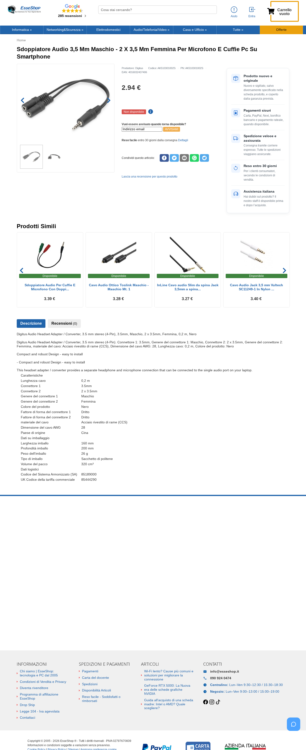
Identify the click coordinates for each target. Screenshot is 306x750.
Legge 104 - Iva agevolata (40, 711)
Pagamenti (90, 671)
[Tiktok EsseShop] (218, 702)
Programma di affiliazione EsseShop (39, 696)
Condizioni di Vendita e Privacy (43, 682)
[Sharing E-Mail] (184, 158)
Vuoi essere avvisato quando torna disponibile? (154, 124)
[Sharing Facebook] (164, 158)
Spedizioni (90, 684)
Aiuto (234, 16)
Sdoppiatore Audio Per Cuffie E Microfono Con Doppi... (50, 287)
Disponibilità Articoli (96, 690)
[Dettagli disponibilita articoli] (150, 111)
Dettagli (183, 140)
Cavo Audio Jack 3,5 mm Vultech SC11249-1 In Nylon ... (256, 287)
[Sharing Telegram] (204, 158)
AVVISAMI (171, 129)
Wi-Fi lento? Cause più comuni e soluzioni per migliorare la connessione (168, 675)
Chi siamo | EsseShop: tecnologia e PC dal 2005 (39, 673)
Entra (251, 16)
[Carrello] (270, 11)
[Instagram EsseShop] (211, 702)
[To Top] (295, 739)
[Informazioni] (234, 9)
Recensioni (64, 323)
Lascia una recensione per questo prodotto (149, 176)
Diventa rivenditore (34, 688)
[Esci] (252, 9)
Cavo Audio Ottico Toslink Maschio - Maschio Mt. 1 (119, 287)
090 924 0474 (220, 678)
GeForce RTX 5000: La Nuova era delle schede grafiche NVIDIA (167, 690)
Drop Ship (27, 705)
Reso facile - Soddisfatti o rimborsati (101, 699)
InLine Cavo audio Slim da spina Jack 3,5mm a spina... (188, 287)
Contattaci (27, 717)
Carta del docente (95, 678)
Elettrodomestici (108, 30)
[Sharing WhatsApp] (194, 158)
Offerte (281, 30)
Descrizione (31, 323)
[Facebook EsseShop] (205, 702)
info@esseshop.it (224, 671)
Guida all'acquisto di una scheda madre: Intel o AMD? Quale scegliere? (168, 704)
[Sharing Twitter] (174, 158)
